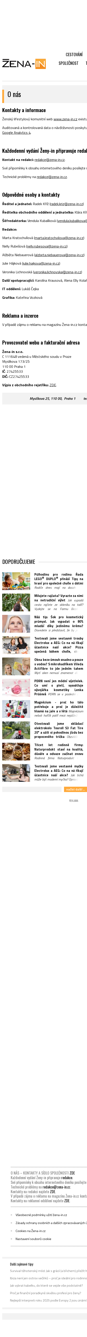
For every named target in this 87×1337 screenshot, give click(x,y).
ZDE (53, 385)
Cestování (74, 54)
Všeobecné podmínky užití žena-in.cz (41, 1214)
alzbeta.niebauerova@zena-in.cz (59, 254)
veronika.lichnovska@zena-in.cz (57, 272)
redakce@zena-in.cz (50, 159)
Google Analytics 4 (16, 132)
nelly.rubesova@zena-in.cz (47, 246)
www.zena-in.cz (65, 119)
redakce (66, 1177)
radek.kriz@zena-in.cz (66, 203)
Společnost (69, 63)
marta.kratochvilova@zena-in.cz (59, 237)
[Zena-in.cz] (26, 63)
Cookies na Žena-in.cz (31, 1230)
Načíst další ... (75, 789)
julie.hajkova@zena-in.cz (41, 263)
